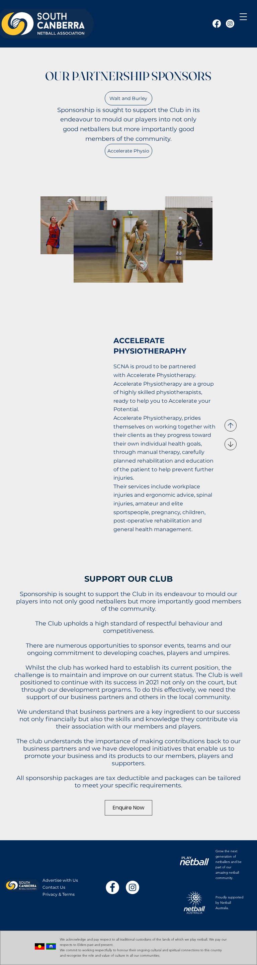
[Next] (231, 444)
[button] (243, 16)
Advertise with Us (60, 880)
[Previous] (231, 425)
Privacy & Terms (58, 894)
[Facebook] (216, 23)
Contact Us (53, 887)
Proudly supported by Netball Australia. (229, 902)
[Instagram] (230, 23)
